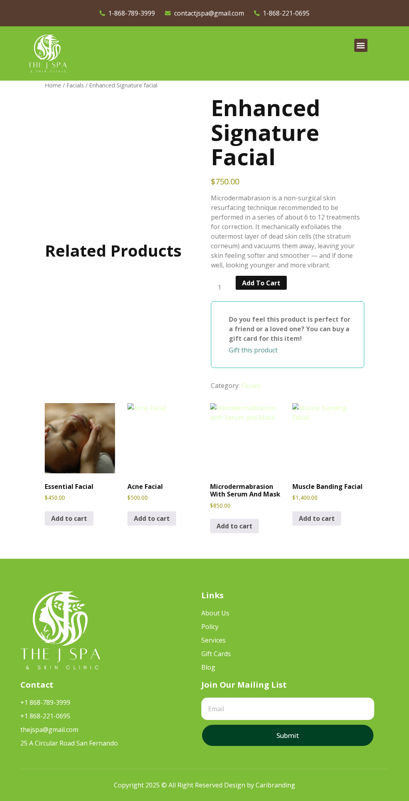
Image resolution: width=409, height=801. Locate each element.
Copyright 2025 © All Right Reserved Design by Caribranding (204, 785)
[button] (360, 45)
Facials (75, 85)
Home (53, 85)
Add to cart (261, 283)
